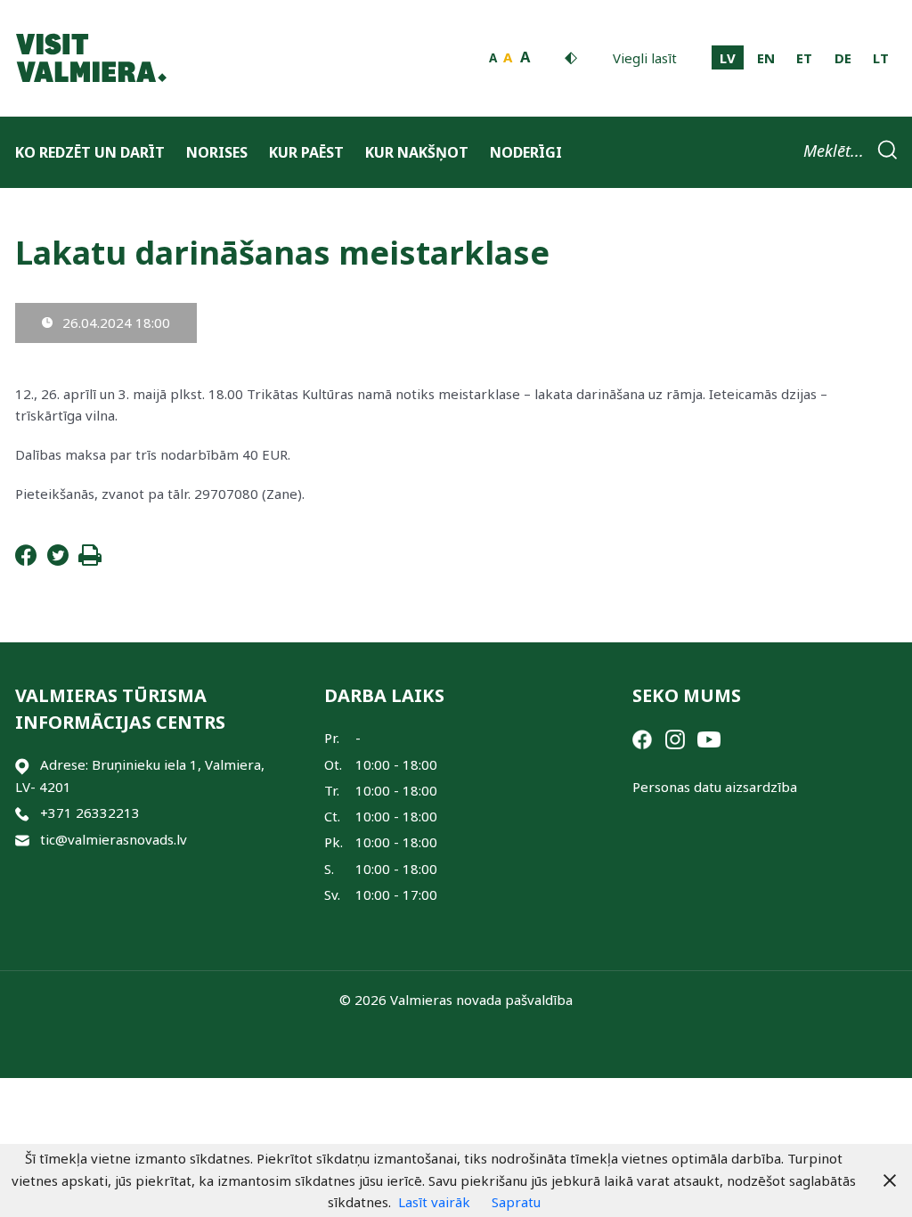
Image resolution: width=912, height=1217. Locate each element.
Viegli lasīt (645, 58)
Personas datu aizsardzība (714, 787)
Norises (217, 152)
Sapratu (516, 1202)
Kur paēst (306, 152)
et (804, 58)
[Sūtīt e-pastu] (22, 840)
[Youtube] (709, 738)
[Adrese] (22, 765)
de (843, 58)
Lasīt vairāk (434, 1202)
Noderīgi (526, 152)
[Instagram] (675, 738)
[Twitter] (58, 560)
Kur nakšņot (416, 152)
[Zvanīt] (22, 813)
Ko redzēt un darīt (90, 152)
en (766, 58)
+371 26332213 (90, 812)
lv (728, 58)
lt (881, 58)
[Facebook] (26, 560)
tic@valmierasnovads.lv (113, 839)
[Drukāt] (90, 560)
